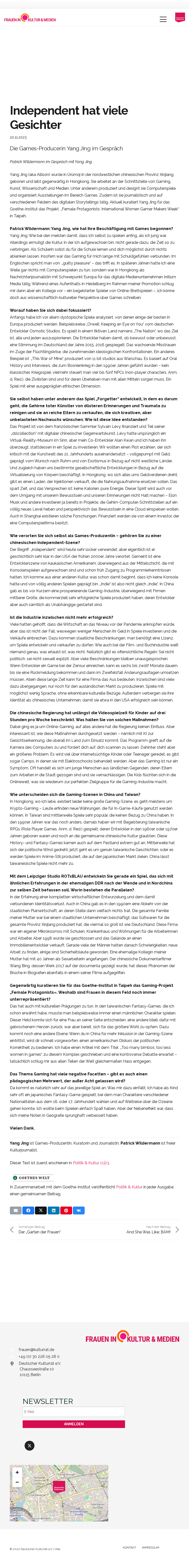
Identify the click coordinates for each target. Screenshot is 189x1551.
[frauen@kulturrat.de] (14, 1350)
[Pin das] (66, 1210)
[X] (29, 1446)
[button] (163, 19)
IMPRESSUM (150, 1547)
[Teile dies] (28, 1210)
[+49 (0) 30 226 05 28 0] (14, 1357)
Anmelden (74, 1424)
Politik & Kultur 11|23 (91, 1163)
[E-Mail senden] (16, 1210)
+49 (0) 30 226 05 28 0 (39, 1356)
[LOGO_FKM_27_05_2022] (30, 17)
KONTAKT (129, 1547)
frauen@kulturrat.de (36, 1349)
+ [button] (17, 1472)
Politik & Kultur (129, 1187)
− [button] (17, 1482)
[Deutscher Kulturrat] (180, 17)
